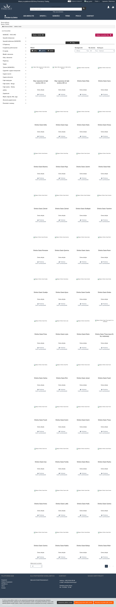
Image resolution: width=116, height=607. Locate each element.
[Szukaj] (84, 8)
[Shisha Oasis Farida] (62, 448)
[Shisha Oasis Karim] (62, 407)
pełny (35, 50)
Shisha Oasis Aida (104, 166)
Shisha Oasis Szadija (41, 292)
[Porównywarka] (113, 7)
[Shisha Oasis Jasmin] (83, 153)
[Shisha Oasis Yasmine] (104, 195)
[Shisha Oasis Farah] (104, 365)
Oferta (43, 16)
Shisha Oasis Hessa (104, 125)
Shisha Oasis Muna (83, 462)
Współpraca (4, 584)
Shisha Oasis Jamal (83, 378)
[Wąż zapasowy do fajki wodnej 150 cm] (40, 68)
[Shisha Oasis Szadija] (40, 279)
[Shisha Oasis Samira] (104, 490)
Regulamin (4, 580)
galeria (43, 50)
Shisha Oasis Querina (62, 250)
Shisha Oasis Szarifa (83, 292)
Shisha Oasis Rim (62, 378)
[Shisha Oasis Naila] (83, 111)
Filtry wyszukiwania (58, 12)
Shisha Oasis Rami (104, 250)
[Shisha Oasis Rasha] (104, 448)
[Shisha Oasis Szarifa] (83, 279)
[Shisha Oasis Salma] (40, 365)
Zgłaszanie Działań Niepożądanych (39, 580)
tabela (51, 50)
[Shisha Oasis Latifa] (62, 490)
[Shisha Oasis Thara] (104, 407)
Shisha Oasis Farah (104, 378)
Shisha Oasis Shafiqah (83, 208)
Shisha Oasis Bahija (83, 545)
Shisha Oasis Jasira (83, 250)
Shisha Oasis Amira (40, 503)
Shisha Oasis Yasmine (104, 208)
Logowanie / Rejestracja (108, 1)
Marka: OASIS (17, 26)
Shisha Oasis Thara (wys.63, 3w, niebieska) (104, 335)
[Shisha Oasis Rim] (62, 365)
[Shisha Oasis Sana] (104, 68)
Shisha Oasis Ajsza (62, 292)
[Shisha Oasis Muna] (83, 448)
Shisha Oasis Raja (62, 166)
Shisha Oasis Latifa (62, 503)
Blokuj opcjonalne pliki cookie (83, 602)
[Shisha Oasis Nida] (83, 68)
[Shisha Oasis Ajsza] (62, 279)
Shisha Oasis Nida (83, 81)
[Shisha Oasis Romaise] (40, 237)
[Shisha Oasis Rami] (104, 237)
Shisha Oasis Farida (61, 462)
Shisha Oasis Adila (41, 125)
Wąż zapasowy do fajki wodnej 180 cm (61, 82)
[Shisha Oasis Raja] (62, 153)
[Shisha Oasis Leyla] (62, 321)
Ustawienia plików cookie (65, 602)
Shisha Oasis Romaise (40, 250)
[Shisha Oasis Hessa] (104, 111)
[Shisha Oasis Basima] (40, 153)
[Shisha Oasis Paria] (40, 321)
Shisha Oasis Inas (40, 462)
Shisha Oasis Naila (83, 125)
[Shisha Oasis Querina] (62, 237)
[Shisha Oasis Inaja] (62, 111)
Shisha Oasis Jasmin (83, 166)
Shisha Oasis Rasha (104, 462)
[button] (97, 1)
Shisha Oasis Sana (104, 81)
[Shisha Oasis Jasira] (83, 237)
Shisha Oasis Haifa (83, 503)
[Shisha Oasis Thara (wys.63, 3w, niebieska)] (104, 321)
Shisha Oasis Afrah (104, 545)
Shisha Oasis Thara (104, 420)
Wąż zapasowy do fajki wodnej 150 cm (40, 82)
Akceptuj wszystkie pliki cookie (103, 602)
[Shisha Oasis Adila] (40, 111)
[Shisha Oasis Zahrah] (40, 195)
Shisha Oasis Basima (41, 166)
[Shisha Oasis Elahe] (83, 321)
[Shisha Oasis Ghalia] (104, 279)
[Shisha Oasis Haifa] (83, 490)
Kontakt (3, 588)
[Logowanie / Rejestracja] (108, 7)
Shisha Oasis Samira (104, 503)
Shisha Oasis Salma (40, 378)
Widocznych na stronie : (36, 563)
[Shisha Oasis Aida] (104, 153)
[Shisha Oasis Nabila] (62, 532)
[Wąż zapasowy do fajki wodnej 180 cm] (62, 68)
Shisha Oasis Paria (40, 334)
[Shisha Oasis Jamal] (83, 365)
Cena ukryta (40, 90)
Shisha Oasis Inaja (62, 125)
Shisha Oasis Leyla (62, 334)
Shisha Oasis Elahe (83, 334)
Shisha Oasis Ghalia (104, 292)
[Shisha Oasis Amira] (40, 490)
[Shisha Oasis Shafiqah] (83, 195)
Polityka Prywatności (6, 582)
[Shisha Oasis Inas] (40, 448)
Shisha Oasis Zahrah (40, 208)
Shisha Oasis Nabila (62, 545)
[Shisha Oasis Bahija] (83, 532)
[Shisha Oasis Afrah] (104, 532)
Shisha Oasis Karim (61, 420)
